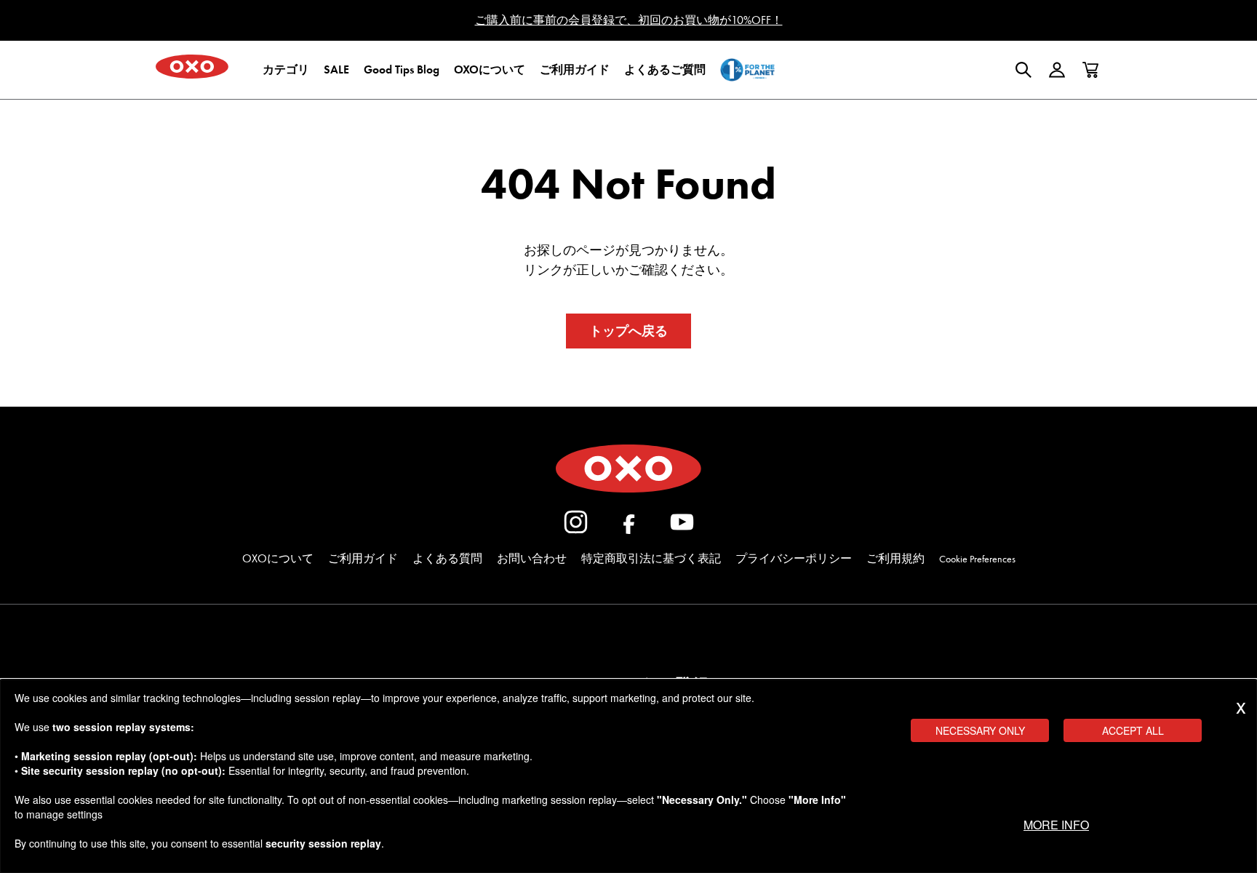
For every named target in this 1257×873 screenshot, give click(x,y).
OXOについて (278, 558)
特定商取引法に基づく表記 (651, 558)
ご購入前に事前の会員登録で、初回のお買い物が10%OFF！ (629, 20)
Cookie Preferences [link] (977, 559)
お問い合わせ (532, 558)
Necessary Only (980, 730)
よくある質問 (447, 558)
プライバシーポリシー (793, 558)
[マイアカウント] (1057, 70)
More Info (1056, 824)
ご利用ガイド (363, 558)
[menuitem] (285, 70)
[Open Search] (1023, 70)
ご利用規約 (895, 558)
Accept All (1133, 730)
